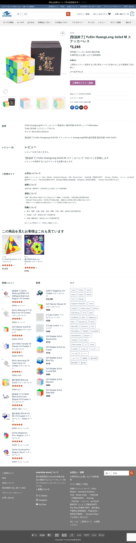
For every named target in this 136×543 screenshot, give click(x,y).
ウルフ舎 (74, 353)
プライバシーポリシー (112, 6)
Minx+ (73, 322)
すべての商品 (8, 22)
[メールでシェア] (81, 107)
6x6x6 (89, 294)
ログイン (51, 161)
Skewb (85, 331)
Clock (91, 303)
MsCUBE (74, 326)
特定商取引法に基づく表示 (90, 6)
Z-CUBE (74, 349)
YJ (86, 344)
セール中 (20, 22)
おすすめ (30, 22)
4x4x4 (73, 294)
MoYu (93, 322)
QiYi (92, 326)
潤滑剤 (84, 358)
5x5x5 (81, 294)
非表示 (84, 2)
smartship (94, 331)
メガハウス (75, 358)
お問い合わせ (129, 6)
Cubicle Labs (85, 308)
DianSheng (75, 313)
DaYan (95, 308)
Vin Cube (83, 340)
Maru (83, 317)
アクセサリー (77, 22)
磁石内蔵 (87, 102)
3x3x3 (72, 32)
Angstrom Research (78, 303)
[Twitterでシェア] (77, 107)
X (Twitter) (42, 495)
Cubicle (74, 308)
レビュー (101, 22)
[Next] (61, 62)
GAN (91, 313)
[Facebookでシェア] (72, 107)
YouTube (42, 504)
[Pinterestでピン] (86, 107)
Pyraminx (84, 326)
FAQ (62, 6)
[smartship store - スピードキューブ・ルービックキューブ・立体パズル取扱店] (7, 14)
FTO (84, 313)
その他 (82, 349)
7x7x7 (73, 299)
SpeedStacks (76, 335)
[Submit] (68, 14)
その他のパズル (61, 22)
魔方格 (83, 362)
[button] (124, 14)
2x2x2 (81, 290)
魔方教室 (74, 362)
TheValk (74, 340)
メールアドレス (76, 71)
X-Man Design (76, 344)
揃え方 (128, 22)
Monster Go (83, 322)
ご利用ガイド (53, 6)
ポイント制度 (115, 22)
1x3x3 (73, 290)
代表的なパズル (44, 22)
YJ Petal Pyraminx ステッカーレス (11, 260)
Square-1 (87, 335)
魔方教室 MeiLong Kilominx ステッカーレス (33, 261)
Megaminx (92, 317)
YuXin (81, 102)
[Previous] (6, 62)
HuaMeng (74, 317)
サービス (91, 22)
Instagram (42, 500)
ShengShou (75, 331)
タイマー (84, 353)
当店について (72, 6)
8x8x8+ (81, 299)
